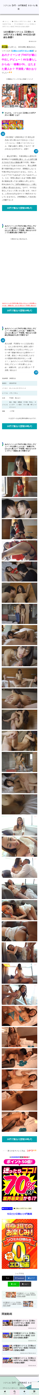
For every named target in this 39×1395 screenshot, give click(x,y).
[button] (25, 1284)
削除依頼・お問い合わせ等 (29, 1388)
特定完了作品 (8, 1208)
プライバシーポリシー (10, 1388)
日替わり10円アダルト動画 (23, 1208)
